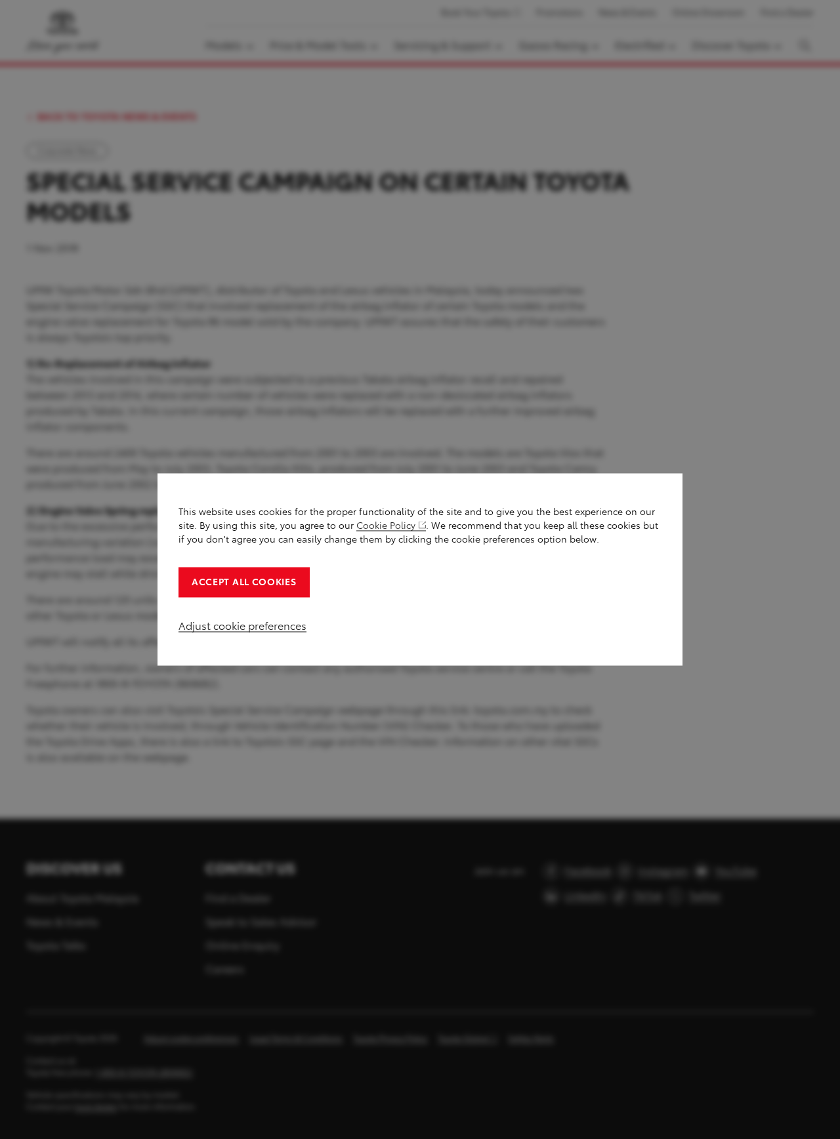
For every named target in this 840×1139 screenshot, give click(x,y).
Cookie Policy (385, 525)
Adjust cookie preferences (242, 626)
